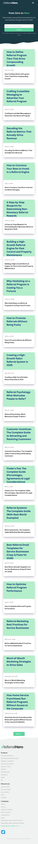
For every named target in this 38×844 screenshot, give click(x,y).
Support (4, 797)
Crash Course (6, 789)
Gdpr (2, 818)
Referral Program (7, 761)
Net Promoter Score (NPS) (9, 758)
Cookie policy (5, 815)
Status (3, 807)
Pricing (3, 769)
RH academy (5, 792)
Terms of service (6, 809)
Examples (4, 774)
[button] (33, 3)
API (2, 780)
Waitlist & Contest (7, 764)
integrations (5, 772)
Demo (3, 777)
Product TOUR (6, 766)
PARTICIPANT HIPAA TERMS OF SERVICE (12, 823)
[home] (10, 3)
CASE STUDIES (5, 787)
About (3, 804)
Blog (2, 795)
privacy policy (6, 812)
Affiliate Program (7, 755)
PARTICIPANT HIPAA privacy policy (12, 820)
